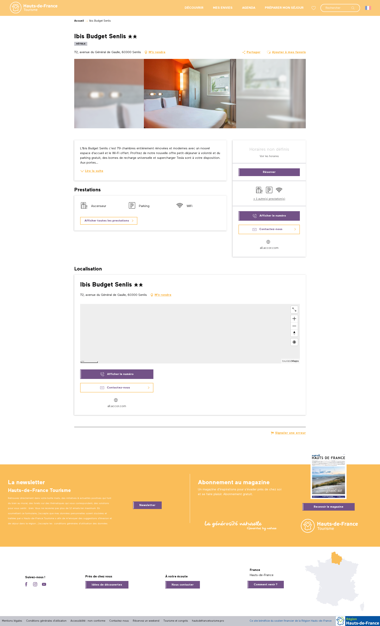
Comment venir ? (265, 584)
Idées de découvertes (107, 584)
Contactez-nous (119, 621)
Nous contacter (183, 584)
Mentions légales (12, 621)
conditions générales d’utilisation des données (80, 523)
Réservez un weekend (146, 621)
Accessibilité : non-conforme (87, 621)
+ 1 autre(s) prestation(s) (269, 198)
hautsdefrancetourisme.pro (208, 621)
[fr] (368, 8)
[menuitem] (30, 8)
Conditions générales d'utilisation (46, 621)
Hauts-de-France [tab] (262, 575)
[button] (340, 6)
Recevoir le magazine (328, 506)
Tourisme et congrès (175, 621)
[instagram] (35, 585)
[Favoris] (314, 8)
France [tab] (255, 570)
